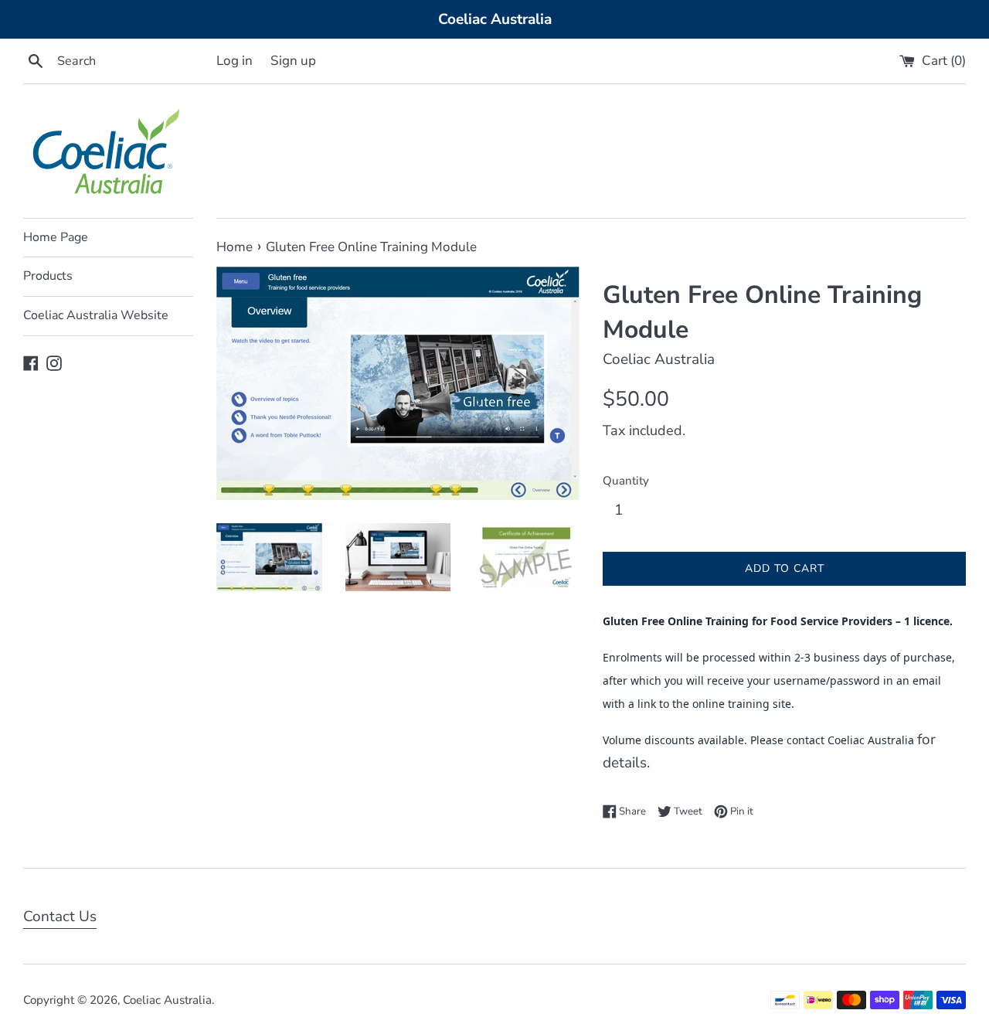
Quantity (626, 480)
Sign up (293, 61)
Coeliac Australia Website (95, 315)
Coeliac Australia (167, 1000)
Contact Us (60, 916)
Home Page (55, 237)
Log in (234, 61)
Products (48, 275)
